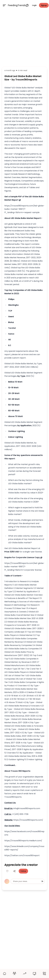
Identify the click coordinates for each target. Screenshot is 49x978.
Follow (23, 871)
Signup (44, 5)
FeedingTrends (17, 5)
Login (34, 5)
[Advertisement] (24, 38)
